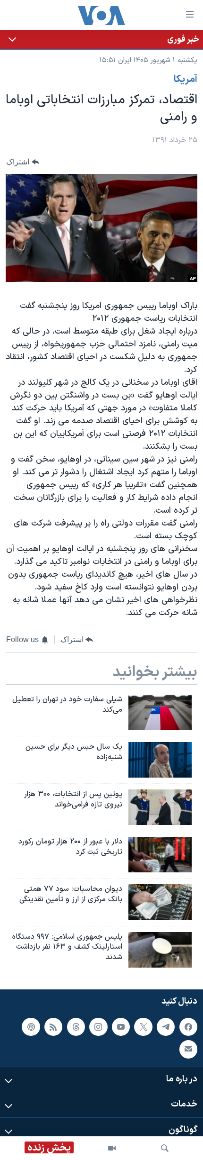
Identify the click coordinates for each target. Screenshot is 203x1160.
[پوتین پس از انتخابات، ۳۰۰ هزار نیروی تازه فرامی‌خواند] (160, 807)
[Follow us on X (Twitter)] (143, 1026)
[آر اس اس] (53, 1026)
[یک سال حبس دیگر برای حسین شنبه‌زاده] (160, 760)
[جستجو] (165, 1148)
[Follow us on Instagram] (98, 1026)
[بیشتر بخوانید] (101, 39)
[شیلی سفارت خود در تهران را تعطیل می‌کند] (160, 712)
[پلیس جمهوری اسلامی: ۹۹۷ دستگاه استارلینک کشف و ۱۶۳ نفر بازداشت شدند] (160, 950)
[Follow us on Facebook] (188, 1026)
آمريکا (185, 79)
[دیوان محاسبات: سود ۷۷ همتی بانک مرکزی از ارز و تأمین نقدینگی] (160, 902)
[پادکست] (31, 1026)
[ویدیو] (112, 1148)
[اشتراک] (188, 1049)
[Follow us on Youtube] (121, 1026)
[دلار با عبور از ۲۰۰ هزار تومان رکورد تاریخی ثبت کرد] (160, 854)
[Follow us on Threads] (76, 1026)
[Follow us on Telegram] (166, 1026)
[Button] (22, 161)
